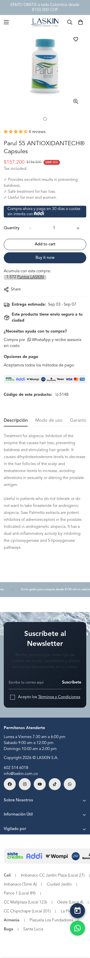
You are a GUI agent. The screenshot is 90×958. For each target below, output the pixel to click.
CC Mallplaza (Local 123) (25, 902)
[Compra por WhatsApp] (77, 928)
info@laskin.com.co (21, 774)
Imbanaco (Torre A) (20, 885)
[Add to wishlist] (75, 39)
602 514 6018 (16, 768)
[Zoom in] (75, 101)
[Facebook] (10, 784)
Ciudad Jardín (59, 885)
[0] (80, 22)
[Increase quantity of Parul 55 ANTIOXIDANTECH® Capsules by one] (78, 228)
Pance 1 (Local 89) (20, 893)
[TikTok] (55, 784)
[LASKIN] (45, 22)
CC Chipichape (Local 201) (27, 911)
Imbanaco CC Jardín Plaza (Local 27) (52, 876)
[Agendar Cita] (77, 910)
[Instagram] (25, 784)
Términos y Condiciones (59, 697)
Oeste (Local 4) (70, 902)
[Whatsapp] (70, 784)
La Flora (67, 911)
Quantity (12, 228)
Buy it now (45, 258)
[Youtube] (40, 784)
